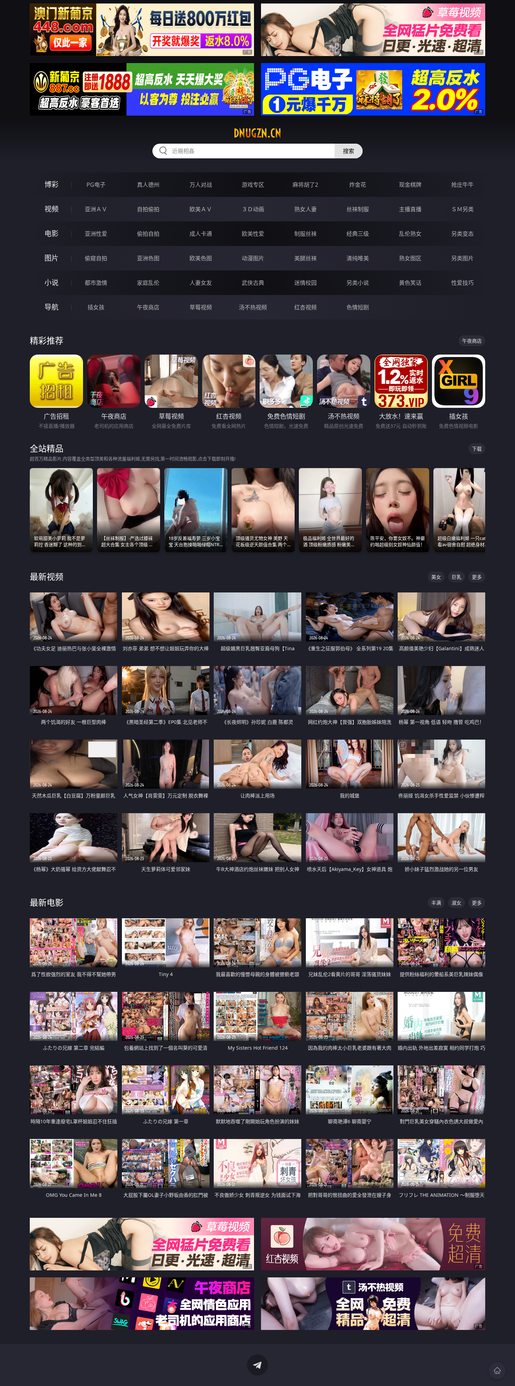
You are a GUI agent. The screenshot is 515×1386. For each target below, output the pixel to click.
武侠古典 (253, 283)
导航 (51, 307)
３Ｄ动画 (253, 209)
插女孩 (96, 307)
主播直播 (410, 209)
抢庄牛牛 (462, 184)
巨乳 (456, 577)
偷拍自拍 (148, 234)
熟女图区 (410, 258)
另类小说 (357, 283)
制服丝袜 (305, 234)
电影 (51, 233)
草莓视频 (201, 307)
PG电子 (96, 184)
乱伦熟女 (410, 234)
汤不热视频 (253, 307)
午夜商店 (148, 307)
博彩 (51, 184)
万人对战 (201, 184)
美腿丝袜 (305, 258)
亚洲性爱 (96, 234)
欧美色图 (201, 258)
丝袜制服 (357, 209)
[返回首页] (497, 1370)
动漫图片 (253, 258)
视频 (51, 209)
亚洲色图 (148, 258)
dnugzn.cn (257, 133)
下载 (477, 448)
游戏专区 (253, 184)
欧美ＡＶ (201, 209)
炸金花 (357, 184)
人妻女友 (201, 283)
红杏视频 (305, 307)
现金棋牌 (410, 184)
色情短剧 (357, 307)
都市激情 (96, 283)
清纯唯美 (357, 258)
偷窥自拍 (96, 258)
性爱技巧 (462, 283)
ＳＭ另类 (462, 209)
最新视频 (46, 576)
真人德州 (148, 184)
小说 (51, 282)
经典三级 (357, 234)
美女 (436, 577)
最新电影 (46, 902)
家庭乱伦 (148, 283)
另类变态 (462, 234)
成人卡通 (201, 234)
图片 (51, 258)
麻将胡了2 (305, 184)
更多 (477, 577)
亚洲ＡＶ (96, 209)
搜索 (348, 151)
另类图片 (462, 258)
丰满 (436, 902)
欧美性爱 (253, 234)
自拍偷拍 (148, 209)
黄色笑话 (410, 283)
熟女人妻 (305, 209)
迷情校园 (305, 283)
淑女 (456, 902)
